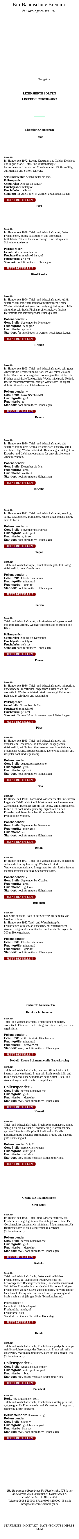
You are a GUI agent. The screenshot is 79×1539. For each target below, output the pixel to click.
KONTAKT (30, 1525)
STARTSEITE (12, 1525)
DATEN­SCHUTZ (51, 1525)
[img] (39, 26)
